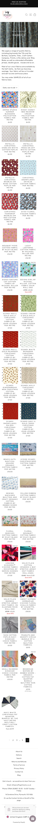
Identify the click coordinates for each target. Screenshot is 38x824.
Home (14, 31)
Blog (19, 775)
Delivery (19, 755)
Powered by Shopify (19, 822)
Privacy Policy (19, 768)
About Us (19, 751)
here (9, 80)
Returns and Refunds (19, 762)
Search (19, 758)
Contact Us (19, 772)
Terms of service (19, 765)
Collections (21, 31)
